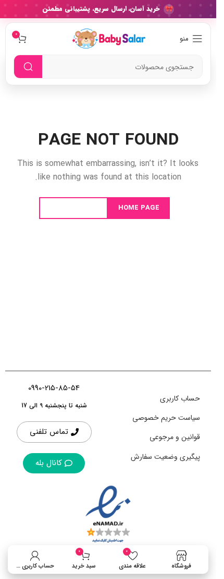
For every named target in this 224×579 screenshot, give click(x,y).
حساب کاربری (180, 398)
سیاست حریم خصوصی (166, 417)
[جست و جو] (28, 67)
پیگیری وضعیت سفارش (165, 456)
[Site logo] (108, 38)
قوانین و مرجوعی (175, 437)
